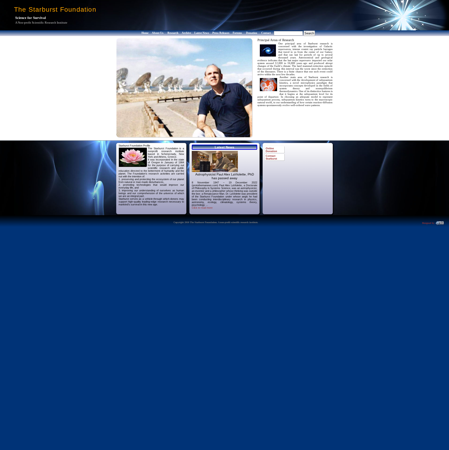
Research (172, 33)
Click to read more (202, 207)
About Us (157, 33)
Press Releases (220, 33)
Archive (186, 33)
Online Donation (271, 150)
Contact (266, 33)
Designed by (428, 223)
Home (144, 33)
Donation (251, 33)
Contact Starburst (271, 157)
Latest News (201, 33)
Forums (237, 33)
